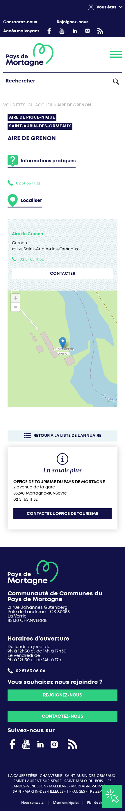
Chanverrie (51, 775)
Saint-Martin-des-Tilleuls (38, 791)
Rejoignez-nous (72, 22)
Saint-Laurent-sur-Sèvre (37, 781)
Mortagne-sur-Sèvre (91, 786)
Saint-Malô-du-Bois (83, 781)
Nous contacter (33, 802)
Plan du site (95, 802)
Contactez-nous (20, 22)
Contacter (62, 273)
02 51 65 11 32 (28, 183)
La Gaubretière (22, 775)
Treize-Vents (100, 791)
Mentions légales (66, 802)
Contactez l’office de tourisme (62, 513)
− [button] (15, 307)
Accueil (44, 105)
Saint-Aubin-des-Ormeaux (90, 775)
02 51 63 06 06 (30, 670)
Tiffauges (75, 791)
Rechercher (116, 81)
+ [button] (15, 298)
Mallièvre (59, 786)
